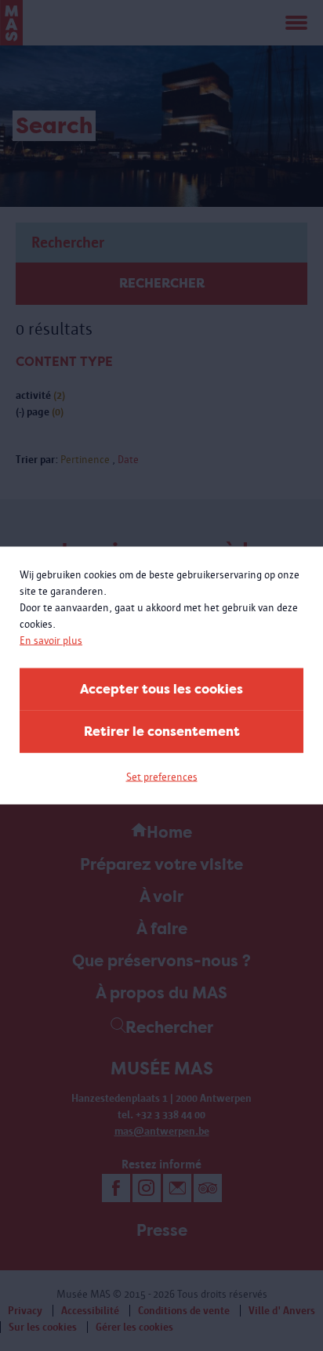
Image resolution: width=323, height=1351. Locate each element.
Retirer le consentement (162, 731)
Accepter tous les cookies (161, 689)
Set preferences (162, 777)
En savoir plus (51, 641)
